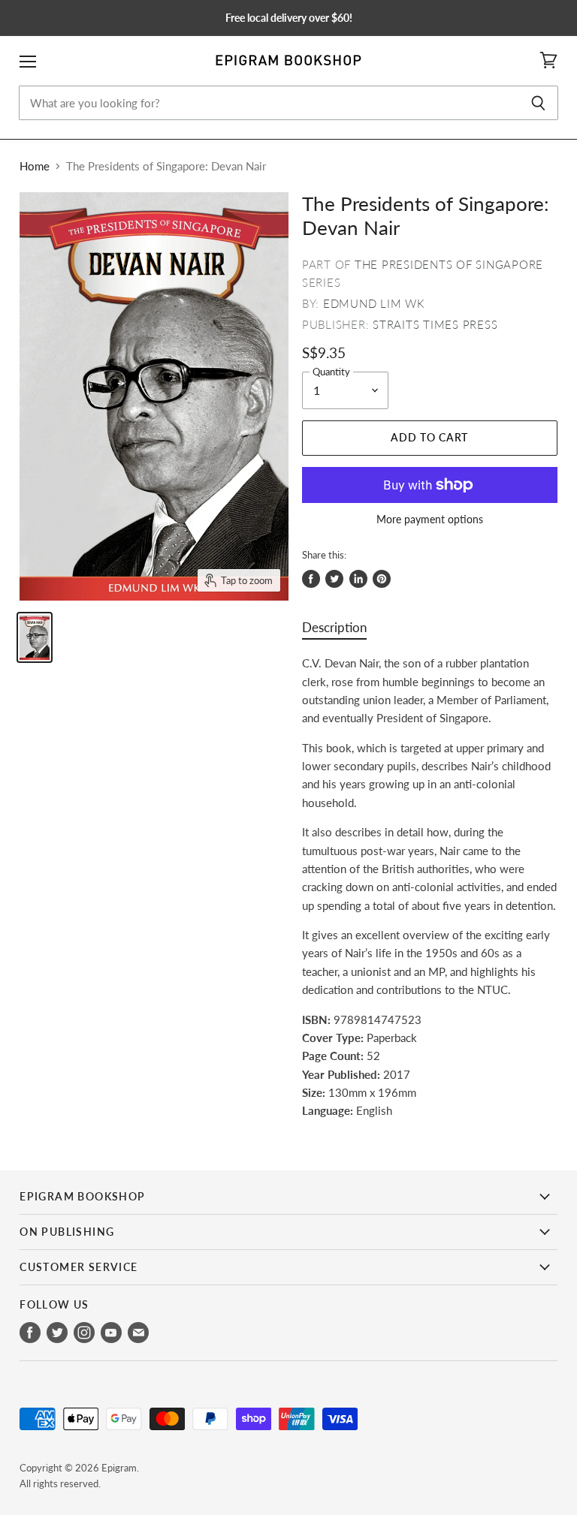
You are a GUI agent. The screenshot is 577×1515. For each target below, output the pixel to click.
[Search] (538, 103)
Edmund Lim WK (374, 303)
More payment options (429, 520)
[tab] (334, 631)
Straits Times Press (435, 324)
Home (35, 166)
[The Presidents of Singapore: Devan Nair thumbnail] (34, 637)
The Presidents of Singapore (449, 264)
